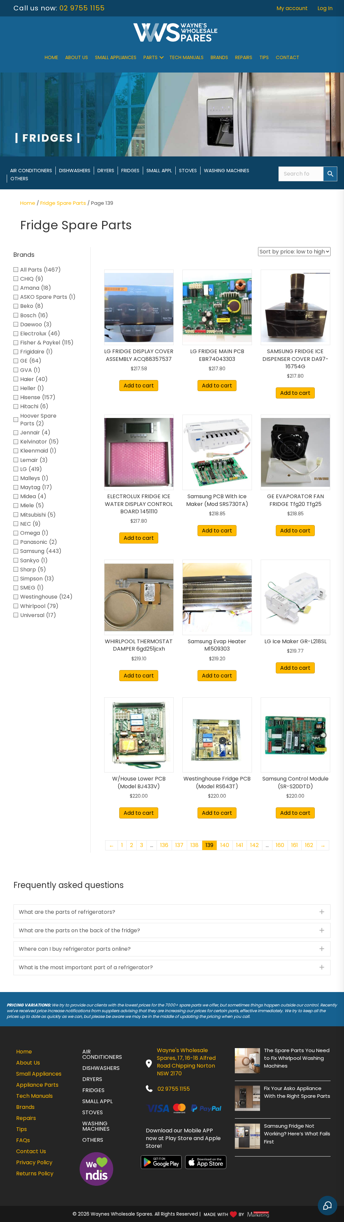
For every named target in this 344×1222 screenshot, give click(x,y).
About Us (76, 57)
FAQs (23, 1140)
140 (224, 845)
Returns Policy (34, 1173)
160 (280, 845)
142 (254, 845)
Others (19, 178)
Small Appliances (115, 57)
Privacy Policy (34, 1162)
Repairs (243, 57)
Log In (325, 8)
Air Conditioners (31, 170)
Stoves (188, 170)
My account (292, 8)
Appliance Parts (37, 1085)
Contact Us (31, 1151)
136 (164, 845)
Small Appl (159, 170)
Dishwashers (74, 170)
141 (239, 845)
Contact (287, 57)
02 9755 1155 (82, 8)
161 (294, 845)
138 (194, 845)
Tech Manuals (186, 57)
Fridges (130, 170)
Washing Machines (226, 170)
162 (309, 845)
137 (179, 845)
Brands (219, 57)
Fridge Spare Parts (63, 202)
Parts (150, 57)
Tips (264, 57)
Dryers (105, 170)
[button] (162, 57)
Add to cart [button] (139, 385)
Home (51, 57)
